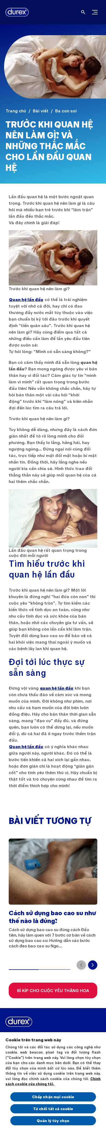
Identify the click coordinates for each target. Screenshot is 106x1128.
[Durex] (14, 12)
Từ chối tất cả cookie (53, 1108)
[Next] (92, 965)
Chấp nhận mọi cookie (53, 1096)
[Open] (83, 12)
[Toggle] (95, 12)
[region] (53, 1080)
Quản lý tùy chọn (53, 1120)
